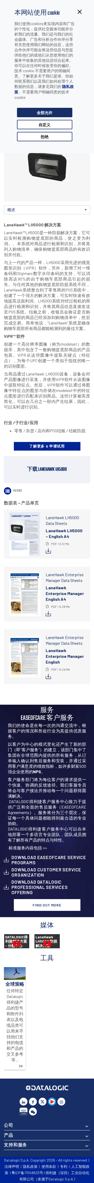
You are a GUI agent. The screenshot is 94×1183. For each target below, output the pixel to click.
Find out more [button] (47, 905)
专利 (63, 1166)
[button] (47, 209)
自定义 (44, 124)
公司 (8, 1125)
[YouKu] (52, 1102)
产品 (8, 1134)
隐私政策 (30, 1166)
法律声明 (11, 1166)
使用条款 (49, 1166)
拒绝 (45, 136)
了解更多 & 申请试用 (47, 446)
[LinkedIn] (23, 1102)
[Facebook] (33, 1102)
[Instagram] (61, 1102)
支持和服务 (15, 1144)
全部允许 (44, 112)
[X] (42, 1102)
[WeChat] (33, 1111)
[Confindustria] (23, 1111)
